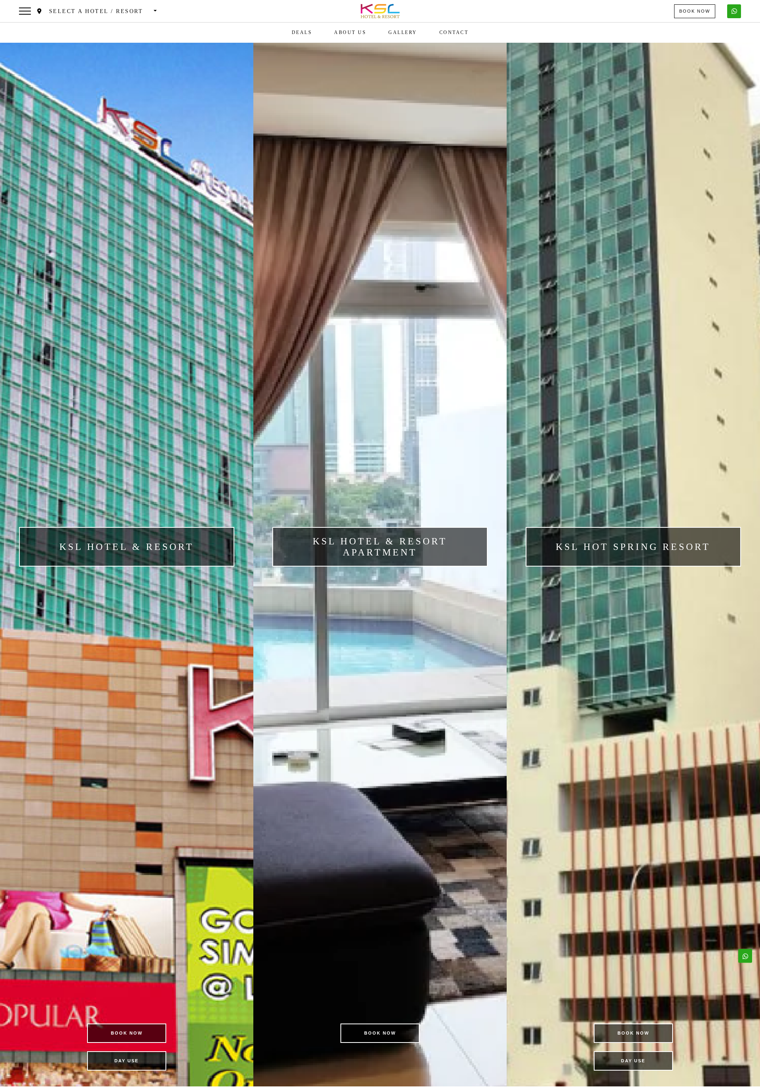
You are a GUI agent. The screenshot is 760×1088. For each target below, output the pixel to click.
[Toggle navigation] (25, 11)
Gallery (402, 32)
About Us (350, 32)
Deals (302, 32)
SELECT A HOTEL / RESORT (97, 11)
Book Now (694, 11)
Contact (454, 32)
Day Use (126, 1060)
